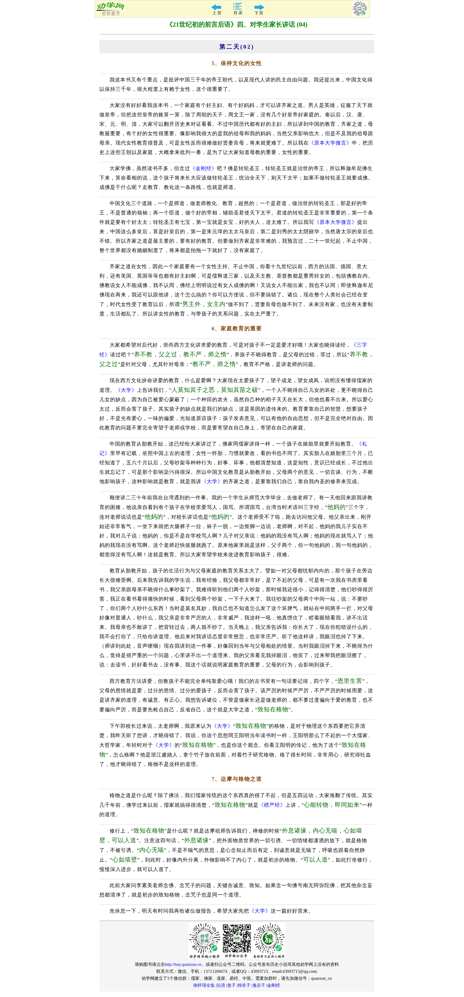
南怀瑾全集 (204, 985)
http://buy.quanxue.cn (183, 964)
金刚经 (273, 985)
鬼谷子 (258, 985)
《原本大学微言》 (330, 143)
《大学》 (126, 390)
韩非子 (244, 985)
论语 (221, 985)
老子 (231, 985)
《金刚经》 (203, 168)
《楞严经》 (272, 805)
